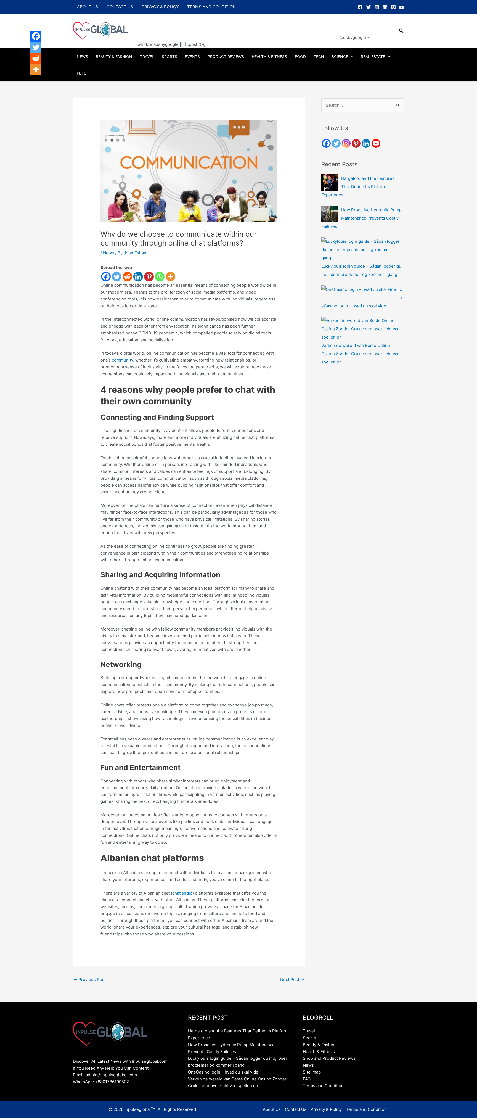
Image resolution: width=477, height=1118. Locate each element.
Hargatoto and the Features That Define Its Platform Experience (357, 186)
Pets (81, 73)
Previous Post (89, 979)
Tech (319, 56)
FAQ (307, 1079)
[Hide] (32, 80)
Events (192, 56)
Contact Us (120, 6)
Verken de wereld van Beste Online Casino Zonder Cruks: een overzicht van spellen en (360, 354)
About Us (87, 6)
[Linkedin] (385, 7)
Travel (147, 56)
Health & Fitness (269, 56)
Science (340, 56)
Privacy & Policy (160, 6)
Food (300, 56)
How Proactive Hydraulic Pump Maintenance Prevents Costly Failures (361, 218)
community (122, 360)
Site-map (312, 1072)
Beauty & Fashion (114, 56)
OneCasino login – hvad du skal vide (223, 1072)
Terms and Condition (211, 6)
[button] (401, 31)
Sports (169, 56)
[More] (170, 276)
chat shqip (182, 893)
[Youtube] (376, 143)
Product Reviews (226, 56)
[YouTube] (401, 7)
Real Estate (373, 56)
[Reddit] (127, 276)
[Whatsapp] (160, 276)
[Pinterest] (393, 7)
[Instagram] (376, 7)
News (82, 56)
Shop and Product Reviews (329, 1058)
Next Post (292, 979)
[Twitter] (368, 7)
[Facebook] (360, 7)
